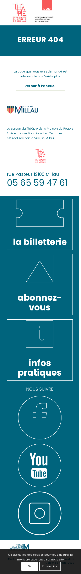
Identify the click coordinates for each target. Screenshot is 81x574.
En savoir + (50, 566)
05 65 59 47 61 (37, 183)
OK (29, 566)
